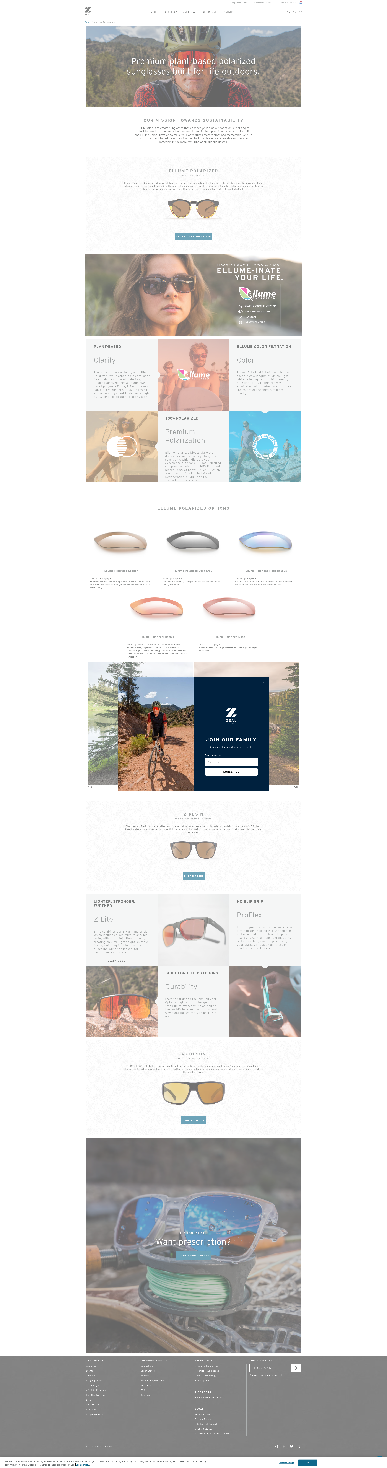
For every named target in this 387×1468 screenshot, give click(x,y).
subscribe (231, 771)
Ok (308, 1462)
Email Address (213, 755)
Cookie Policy (82, 1464)
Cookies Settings (286, 1462)
